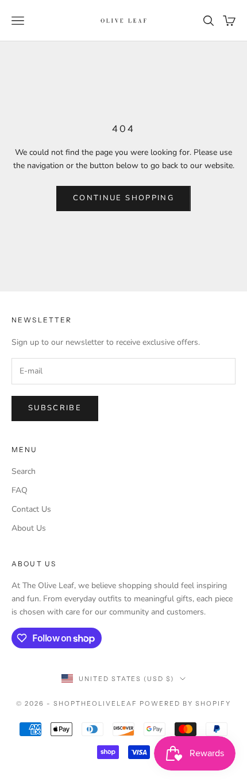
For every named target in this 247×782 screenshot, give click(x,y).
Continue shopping (123, 198)
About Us (28, 528)
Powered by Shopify (185, 703)
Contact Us (31, 509)
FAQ (19, 490)
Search (23, 471)
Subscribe (55, 408)
